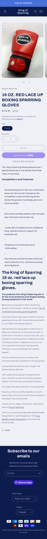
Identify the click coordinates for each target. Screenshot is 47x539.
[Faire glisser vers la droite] (29, 82)
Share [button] (7, 430)
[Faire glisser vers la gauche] (18, 82)
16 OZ (9, 129)
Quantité (5, 134)
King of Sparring (16, 407)
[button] (5, 11)
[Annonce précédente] (4, 3)
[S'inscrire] (39, 473)
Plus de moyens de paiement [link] (23, 161)
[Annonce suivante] (42, 3)
